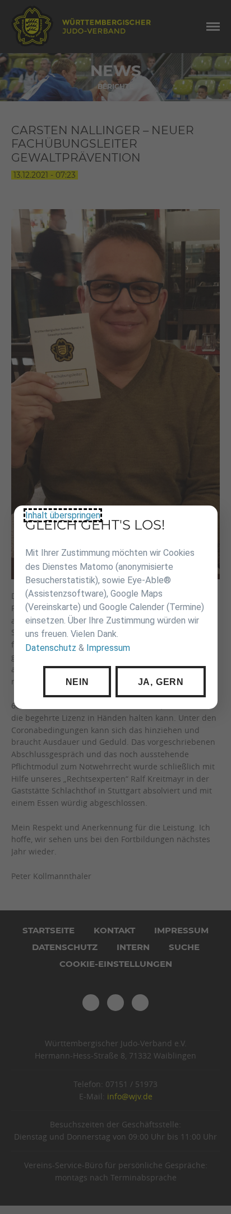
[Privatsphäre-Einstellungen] (200, 522)
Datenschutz (50, 647)
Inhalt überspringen (62, 515)
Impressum (108, 647)
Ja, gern (160, 681)
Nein (77, 681)
